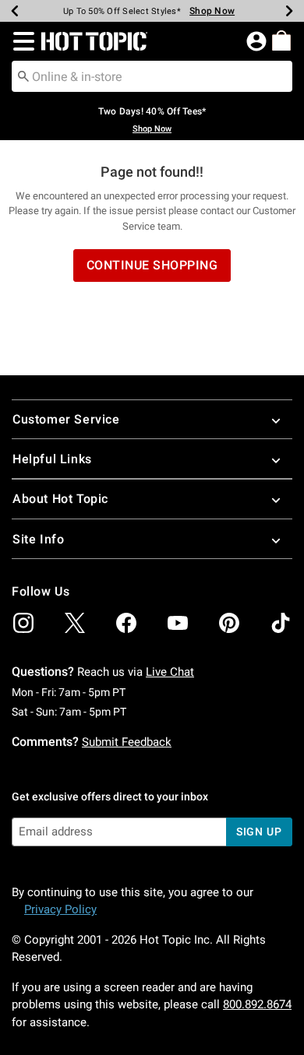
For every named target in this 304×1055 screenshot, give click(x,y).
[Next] (289, 11)
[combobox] (152, 76)
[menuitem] (281, 40)
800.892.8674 (257, 1004)
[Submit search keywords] (23, 75)
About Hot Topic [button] (60, 498)
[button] (20, 41)
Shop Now (212, 10)
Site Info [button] (38, 539)
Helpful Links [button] (52, 459)
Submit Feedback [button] (126, 742)
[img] (23, 623)
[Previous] (15, 11)
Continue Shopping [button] (152, 265)
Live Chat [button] (170, 672)
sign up (259, 831)
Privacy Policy (60, 909)
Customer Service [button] (66, 419)
